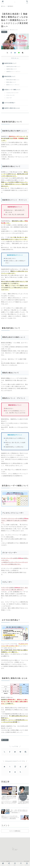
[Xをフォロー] (9, 766)
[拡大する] (26, 627)
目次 (12, 58)
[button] (22, 52)
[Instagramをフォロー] (15, 766)
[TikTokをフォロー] (25, 766)
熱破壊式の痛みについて (11, 69)
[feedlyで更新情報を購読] (15, 772)
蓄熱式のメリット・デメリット (12, 84)
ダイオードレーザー (10, 95)
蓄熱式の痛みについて (11, 82)
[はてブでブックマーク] (15, 52)
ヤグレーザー (9, 97)
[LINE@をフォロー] (9, 772)
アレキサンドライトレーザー (12, 92)
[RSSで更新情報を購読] (20, 772)
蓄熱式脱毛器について (9, 76)
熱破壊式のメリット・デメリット (13, 71)
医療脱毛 (5, 739)
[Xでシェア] (7, 52)
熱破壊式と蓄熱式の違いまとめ (12, 108)
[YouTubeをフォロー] (20, 766)
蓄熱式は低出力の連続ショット (12, 79)
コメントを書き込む (15, 831)
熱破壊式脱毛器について (10, 63)
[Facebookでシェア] (11, 52)
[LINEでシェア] (19, 52)
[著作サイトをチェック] (4, 766)
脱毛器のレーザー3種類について (12, 89)
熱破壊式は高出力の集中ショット (13, 66)
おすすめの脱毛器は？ (9, 102)
